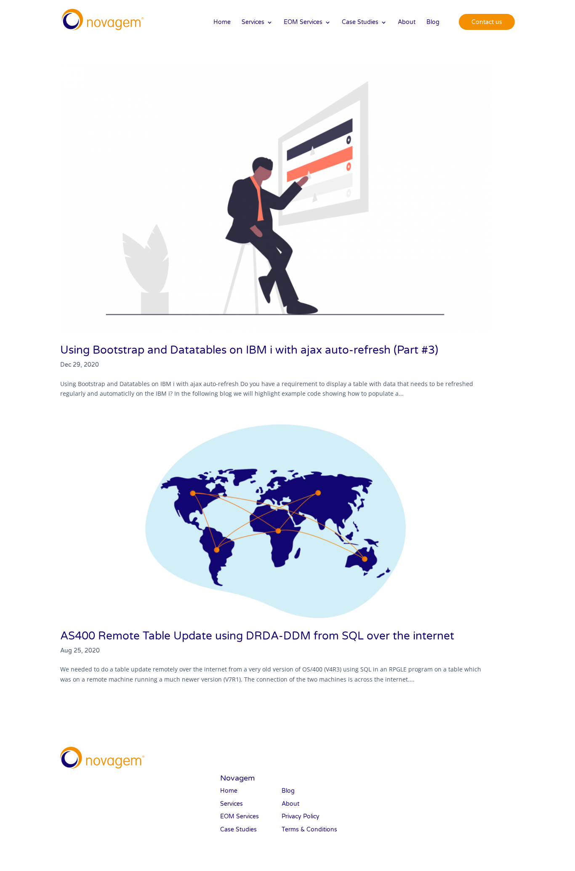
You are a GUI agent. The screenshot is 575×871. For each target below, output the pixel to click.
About (406, 22)
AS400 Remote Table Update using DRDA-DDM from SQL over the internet (257, 635)
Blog (432, 22)
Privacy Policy (300, 816)
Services (253, 22)
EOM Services (303, 22)
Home (222, 22)
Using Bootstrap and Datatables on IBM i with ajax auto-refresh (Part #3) (249, 350)
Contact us (486, 22)
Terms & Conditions (309, 829)
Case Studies (360, 22)
